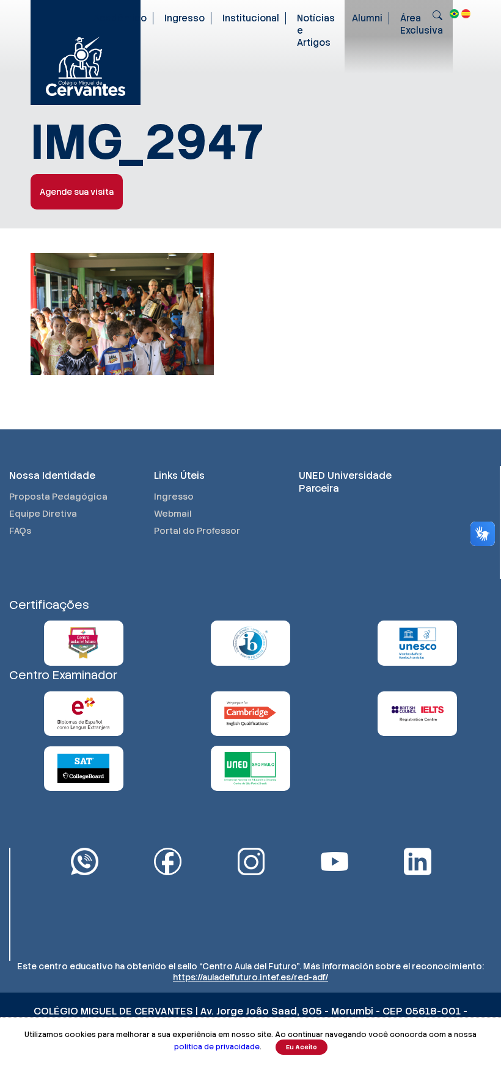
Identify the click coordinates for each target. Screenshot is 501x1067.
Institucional (250, 18)
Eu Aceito (301, 1047)
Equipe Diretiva (43, 513)
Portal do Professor (197, 530)
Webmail (173, 513)
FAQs (20, 530)
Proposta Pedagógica (58, 496)
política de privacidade (217, 1047)
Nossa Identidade (52, 475)
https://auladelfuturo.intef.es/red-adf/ (250, 977)
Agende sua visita (77, 191)
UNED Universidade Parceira (345, 482)
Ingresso (184, 18)
